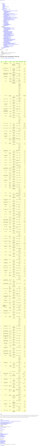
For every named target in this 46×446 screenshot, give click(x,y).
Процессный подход (6, 30)
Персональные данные (2, 429)
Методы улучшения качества (7, 29)
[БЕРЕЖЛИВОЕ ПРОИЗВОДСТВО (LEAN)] (12, 31)
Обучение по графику (6, 14)
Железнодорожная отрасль (7, 12)
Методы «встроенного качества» (7, 36)
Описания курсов (6, 16)
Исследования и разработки (3, 434)
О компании (3, 3)
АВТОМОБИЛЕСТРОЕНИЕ (6, 38)
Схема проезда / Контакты (3, 427)
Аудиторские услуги (2, 435)
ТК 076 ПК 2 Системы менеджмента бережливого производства (11, 17)
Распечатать (2, 425)
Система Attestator (6, 25)
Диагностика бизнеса (6, 22)
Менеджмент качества (2, 440)
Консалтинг (1, 433)
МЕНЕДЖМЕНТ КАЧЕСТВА (6, 27)
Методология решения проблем (7, 37)
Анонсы (4, 7)
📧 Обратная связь (2, 445)
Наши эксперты (4, 5)
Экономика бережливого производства (8, 33)
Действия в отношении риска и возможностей (9, 43)
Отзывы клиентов (5, 8)
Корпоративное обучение (6, 15)
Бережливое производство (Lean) (7, 11)
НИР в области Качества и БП (7, 18)
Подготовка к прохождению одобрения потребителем (10, 39)
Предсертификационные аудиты (7, 24)
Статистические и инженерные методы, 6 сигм (9, 13)
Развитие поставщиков (6, 41)
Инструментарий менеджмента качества (8, 40)
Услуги (2, 9)
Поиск (1, 49)
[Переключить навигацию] (0, 2)
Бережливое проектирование (7, 34)
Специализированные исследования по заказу (9, 19)
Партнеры (4, 6)
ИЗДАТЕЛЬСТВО (5, 20)
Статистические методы (2, 441)
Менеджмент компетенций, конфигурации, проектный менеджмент (11, 44)
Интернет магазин (6, 21)
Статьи (3, 4)
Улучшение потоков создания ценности (8, 32)
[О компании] (4, 3)
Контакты (3, 48)
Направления (3, 26)
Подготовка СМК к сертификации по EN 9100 (9, 45)
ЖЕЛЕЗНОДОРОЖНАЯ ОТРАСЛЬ (6, 42)
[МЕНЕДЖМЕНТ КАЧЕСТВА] (9, 27)
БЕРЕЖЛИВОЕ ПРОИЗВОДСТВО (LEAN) (7, 31)
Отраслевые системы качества (7, 28)
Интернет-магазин (3, 47)
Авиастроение (1, 442)
